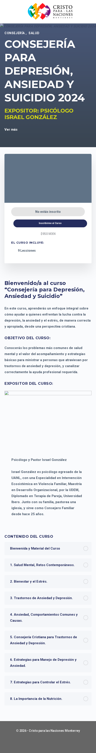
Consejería (15, 33)
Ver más (11, 130)
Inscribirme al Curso (50, 223)
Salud (34, 33)
